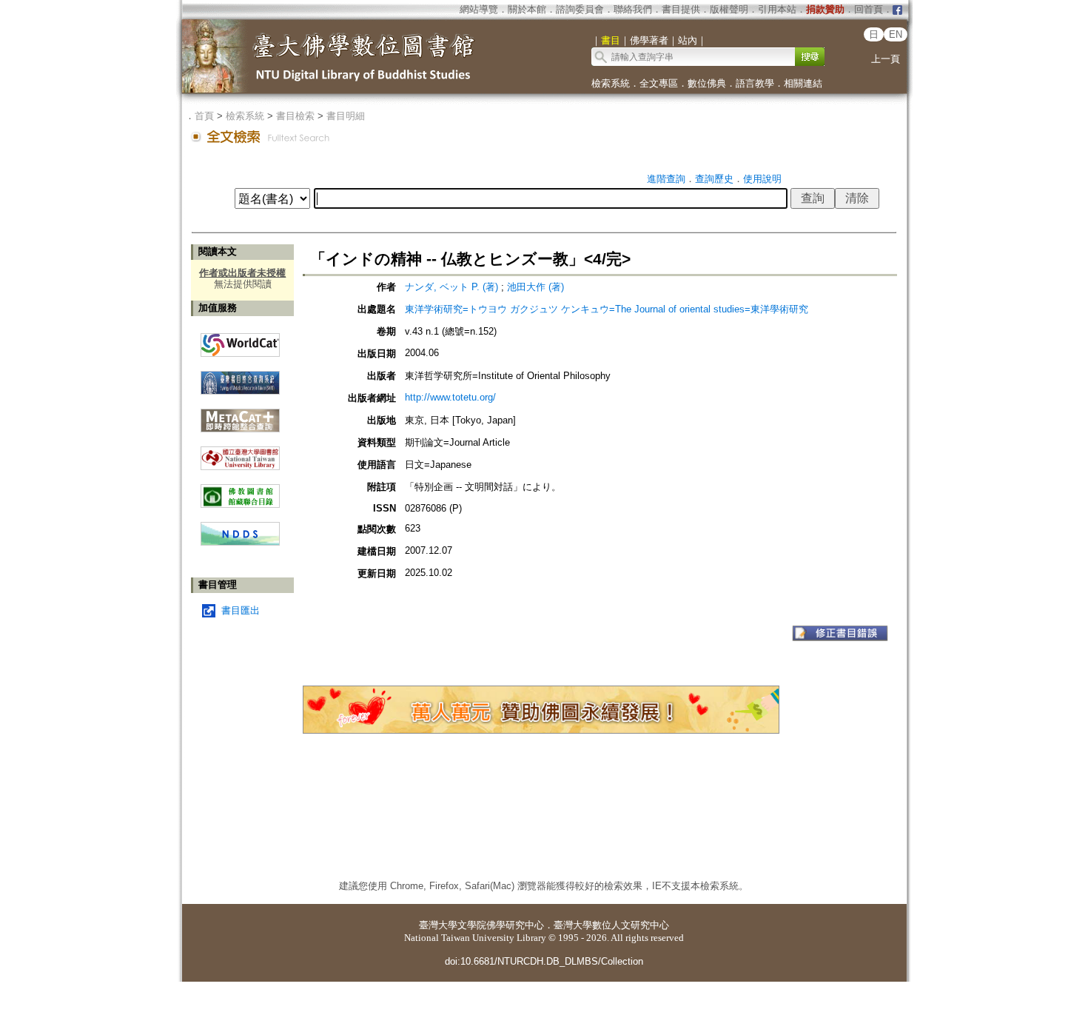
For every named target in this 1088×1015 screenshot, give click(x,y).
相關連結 (803, 83)
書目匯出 (240, 610)
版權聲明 (729, 9)
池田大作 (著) (535, 286)
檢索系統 (610, 83)
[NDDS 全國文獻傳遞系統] (240, 542)
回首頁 (868, 9)
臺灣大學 (438, 925)
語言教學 (755, 83)
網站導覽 (479, 9)
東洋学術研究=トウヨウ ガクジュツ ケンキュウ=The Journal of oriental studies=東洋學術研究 (606, 309)
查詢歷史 (714, 178)
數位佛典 (707, 83)
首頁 (204, 115)
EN (895, 34)
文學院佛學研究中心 (500, 925)
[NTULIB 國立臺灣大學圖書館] (240, 452)
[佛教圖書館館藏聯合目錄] (240, 490)
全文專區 (658, 83)
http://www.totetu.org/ (450, 397)
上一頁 (885, 58)
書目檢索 (295, 115)
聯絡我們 (633, 9)
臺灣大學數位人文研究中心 (611, 925)
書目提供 (681, 9)
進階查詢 (666, 178)
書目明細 (345, 115)
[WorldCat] (240, 341)
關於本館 (527, 9)
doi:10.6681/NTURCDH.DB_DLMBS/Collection (544, 961)
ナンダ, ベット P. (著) (451, 286)
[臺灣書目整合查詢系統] (240, 377)
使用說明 (762, 178)
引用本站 (777, 9)
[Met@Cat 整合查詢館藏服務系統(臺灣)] (240, 415)
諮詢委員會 (580, 9)
